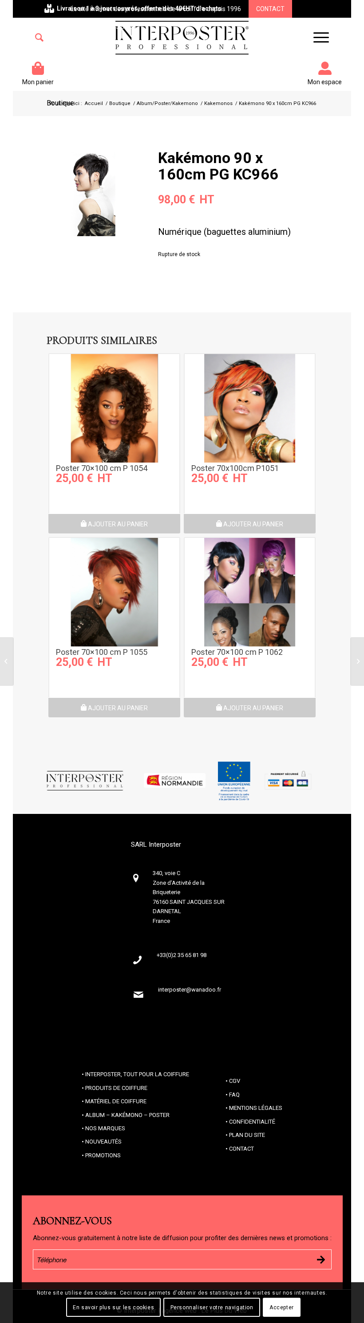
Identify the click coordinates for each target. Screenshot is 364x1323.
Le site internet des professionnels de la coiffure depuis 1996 (156, 8)
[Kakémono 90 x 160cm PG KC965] (7, 661)
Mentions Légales (255, 1108)
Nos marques (105, 1128)
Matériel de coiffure (115, 1101)
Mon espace (325, 82)
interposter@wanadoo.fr (189, 989)
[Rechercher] (39, 38)
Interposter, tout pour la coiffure (137, 1074)
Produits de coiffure (116, 1088)
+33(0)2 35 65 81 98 (108, 26)
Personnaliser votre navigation (211, 1307)
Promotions (103, 1155)
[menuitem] (39, 38)
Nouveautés (103, 1141)
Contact (270, 8)
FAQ (234, 1094)
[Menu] (317, 38)
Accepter (281, 1307)
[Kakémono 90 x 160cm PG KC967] (357, 661)
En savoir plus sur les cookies (113, 1307)
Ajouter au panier (117, 524)
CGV (234, 1081)
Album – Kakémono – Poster (127, 1115)
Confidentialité (252, 1121)
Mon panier (38, 82)
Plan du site (247, 1135)
